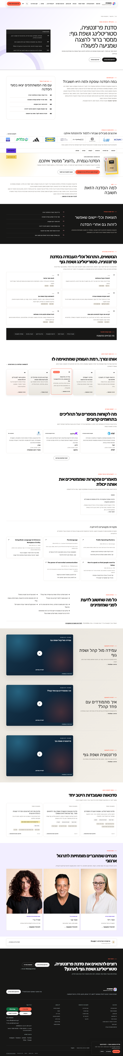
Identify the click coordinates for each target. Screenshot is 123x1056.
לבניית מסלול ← (44, 392)
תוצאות (113, 150)
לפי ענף (86, 1019)
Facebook (18, 1037)
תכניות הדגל (114, 1019)
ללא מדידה (108, 1051)
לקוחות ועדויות (56, 1008)
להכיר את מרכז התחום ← (68, 196)
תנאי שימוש (31, 1053)
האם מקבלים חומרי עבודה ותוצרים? (25, 604)
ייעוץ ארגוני (114, 1024)
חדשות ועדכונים (56, 1016)
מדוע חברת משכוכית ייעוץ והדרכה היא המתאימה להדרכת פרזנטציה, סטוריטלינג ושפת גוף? (54, 612)
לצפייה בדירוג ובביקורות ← (14, 942)
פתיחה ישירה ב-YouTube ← (66, 673)
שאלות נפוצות (57, 1024)
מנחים (83, 150)
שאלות (77, 150)
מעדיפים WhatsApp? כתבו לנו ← (27, 968)
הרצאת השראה (60, 3)
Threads (29, 1040)
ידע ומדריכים (50, 3)
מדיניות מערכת (20, 1053)
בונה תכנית (85, 1011)
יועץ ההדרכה (34, 3)
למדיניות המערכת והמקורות (73, 623)
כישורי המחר (81, 3)
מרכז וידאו (57, 1019)
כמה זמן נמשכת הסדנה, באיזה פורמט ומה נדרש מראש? (54, 606)
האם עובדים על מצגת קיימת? (27, 594)
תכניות (74, 3)
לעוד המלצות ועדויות (61, 458)
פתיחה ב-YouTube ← (112, 664)
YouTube (29, 1037)
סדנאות (98, 3)
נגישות (26, 1053)
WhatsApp (12, 1009)
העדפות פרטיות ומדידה (10, 1053)
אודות (42, 3)
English (72, 1048)
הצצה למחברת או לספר (66, 172)
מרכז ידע (58, 1013)
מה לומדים (105, 150)
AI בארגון (68, 3)
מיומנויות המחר (104, 16)
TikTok (24, 1040)
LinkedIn (24, 1037)
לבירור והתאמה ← (110, 392)
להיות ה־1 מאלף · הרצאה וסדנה (110, 1021)
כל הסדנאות (114, 1016)
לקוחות (90, 150)
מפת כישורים (85, 1013)
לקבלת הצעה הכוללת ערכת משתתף (87, 172)
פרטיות (36, 1053)
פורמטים (97, 150)
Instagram (12, 1037)
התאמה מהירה (28, 965)
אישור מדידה (116, 1051)
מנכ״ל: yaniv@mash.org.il (12, 1023)
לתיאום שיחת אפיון (14, 3)
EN (23, 3)
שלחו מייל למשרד (12, 1013)
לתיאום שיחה (11, 150)
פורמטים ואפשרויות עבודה (111, 1027)
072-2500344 (9, 1017)
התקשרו (25, 1013)
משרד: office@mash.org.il (12, 1020)
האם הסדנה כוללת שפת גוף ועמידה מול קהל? (54, 594)
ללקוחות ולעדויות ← (11, 133)
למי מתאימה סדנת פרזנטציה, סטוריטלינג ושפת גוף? (22, 599)
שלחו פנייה (25, 1009)
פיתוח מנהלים (90, 3)
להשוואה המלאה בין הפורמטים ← (17, 364)
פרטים (102, 1051)
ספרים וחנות (57, 1021)
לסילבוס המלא (95, 59)
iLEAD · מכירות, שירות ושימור (83, 1048)
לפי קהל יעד (85, 1016)
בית (116, 16)
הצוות (58, 1011)
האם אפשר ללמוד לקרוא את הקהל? (57, 598)
